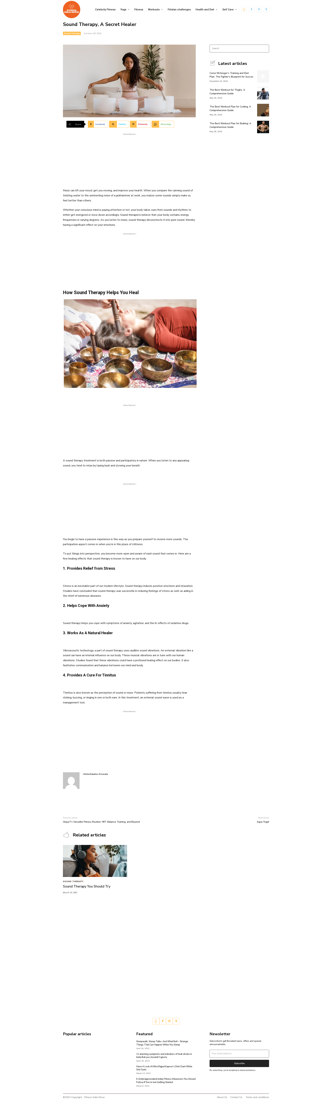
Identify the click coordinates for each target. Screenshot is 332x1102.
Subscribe (239, 1063)
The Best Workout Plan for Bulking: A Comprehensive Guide (230, 125)
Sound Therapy (72, 33)
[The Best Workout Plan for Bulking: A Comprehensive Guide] (263, 127)
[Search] (265, 48)
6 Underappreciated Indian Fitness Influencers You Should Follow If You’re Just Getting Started (166, 1080)
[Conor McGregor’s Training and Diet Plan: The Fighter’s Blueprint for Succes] (263, 76)
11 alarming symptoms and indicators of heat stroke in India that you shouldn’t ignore (164, 1056)
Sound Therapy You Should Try (86, 886)
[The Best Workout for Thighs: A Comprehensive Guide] (263, 93)
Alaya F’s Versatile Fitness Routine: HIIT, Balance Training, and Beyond (101, 821)
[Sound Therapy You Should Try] (95, 861)
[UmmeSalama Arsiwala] (71, 780)
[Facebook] (251, 9)
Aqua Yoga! (263, 821)
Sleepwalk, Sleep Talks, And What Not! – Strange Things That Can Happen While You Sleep (162, 1043)
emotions (109, 225)
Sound (124, 215)
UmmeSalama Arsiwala (95, 774)
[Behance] (244, 9)
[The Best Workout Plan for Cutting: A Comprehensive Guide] (263, 110)
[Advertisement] (129, 160)
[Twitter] (266, 9)
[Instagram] (259, 9)
